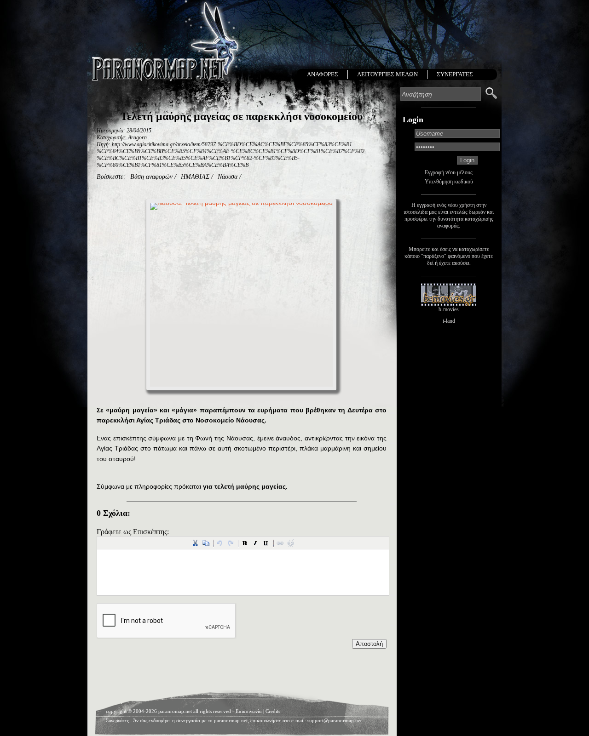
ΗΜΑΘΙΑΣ (195, 176)
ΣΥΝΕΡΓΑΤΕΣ (455, 74)
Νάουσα (227, 176)
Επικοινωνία (249, 711)
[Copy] (206, 543)
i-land (449, 321)
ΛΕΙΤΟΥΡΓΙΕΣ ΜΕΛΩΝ (387, 74)
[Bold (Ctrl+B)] (245, 543)
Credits (273, 711)
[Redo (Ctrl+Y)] (230, 543)
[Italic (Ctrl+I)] (255, 543)
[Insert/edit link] (280, 543)
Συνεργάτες (117, 720)
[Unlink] (291, 543)
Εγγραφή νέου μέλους (449, 172)
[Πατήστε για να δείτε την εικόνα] (242, 298)
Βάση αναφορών (151, 176)
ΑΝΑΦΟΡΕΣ (322, 74)
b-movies (449, 309)
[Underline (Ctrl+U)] (266, 543)
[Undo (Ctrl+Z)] (220, 543)
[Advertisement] (241, 671)
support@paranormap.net (334, 720)
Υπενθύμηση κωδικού (449, 181)
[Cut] (195, 543)
